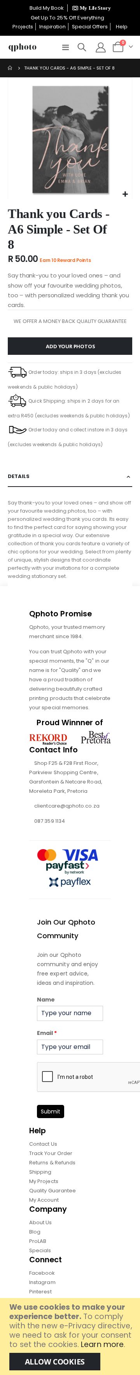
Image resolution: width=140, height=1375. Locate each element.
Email (47, 1033)
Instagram (42, 1282)
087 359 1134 (49, 821)
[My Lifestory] (90, 8)
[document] (71, 1336)
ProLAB (37, 1241)
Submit (50, 1111)
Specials (40, 1250)
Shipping (40, 1172)
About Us (40, 1222)
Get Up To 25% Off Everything (68, 17)
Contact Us (43, 1144)
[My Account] (100, 47)
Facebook (42, 1273)
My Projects (43, 1181)
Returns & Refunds (52, 1162)
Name (46, 999)
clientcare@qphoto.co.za (67, 806)
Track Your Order (50, 1153)
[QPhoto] (22, 47)
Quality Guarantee (52, 1190)
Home (10, 68)
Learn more (102, 1344)
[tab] (70, 476)
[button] (125, 194)
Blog (34, 1231)
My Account (44, 1200)
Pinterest (40, 1291)
